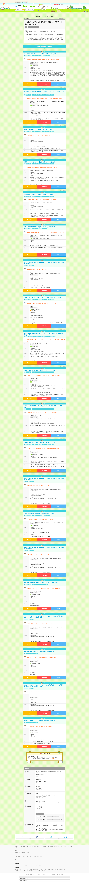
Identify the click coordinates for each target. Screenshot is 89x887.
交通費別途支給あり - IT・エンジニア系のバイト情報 (41, 869)
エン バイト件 (25, 2)
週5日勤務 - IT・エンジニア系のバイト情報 (38, 870)
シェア (37, 837)
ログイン (60, 4)
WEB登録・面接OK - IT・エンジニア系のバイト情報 (23, 869)
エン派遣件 (17, 2)
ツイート (51, 837)
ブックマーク (66, 837)
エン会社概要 (53, 874)
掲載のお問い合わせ (60, 874)
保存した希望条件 (30, 9)
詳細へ (58, 84)
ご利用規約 (38, 874)
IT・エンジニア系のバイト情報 (20, 856)
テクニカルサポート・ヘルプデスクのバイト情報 (34, 856)
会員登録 (56, 4)
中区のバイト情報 (18, 852)
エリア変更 (37, 6)
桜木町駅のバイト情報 (25, 852)
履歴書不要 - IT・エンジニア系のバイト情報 (23, 870)
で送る (22, 836)
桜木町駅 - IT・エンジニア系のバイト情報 (34, 865)
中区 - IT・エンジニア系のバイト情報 (21, 865)
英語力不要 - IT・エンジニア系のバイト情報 (58, 869)
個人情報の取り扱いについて (30, 874)
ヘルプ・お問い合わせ (45, 874)
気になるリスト (20, 9)
